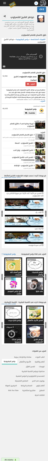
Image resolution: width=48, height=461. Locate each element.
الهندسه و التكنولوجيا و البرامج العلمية (30, 376)
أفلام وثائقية (40, 361)
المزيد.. (42, 101)
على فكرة (35, 285)
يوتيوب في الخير (38, 381)
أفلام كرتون (40, 385)
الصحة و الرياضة (26, 385)
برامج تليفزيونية (22, 39)
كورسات (42, 366)
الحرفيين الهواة (11, 385)
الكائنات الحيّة (40, 395)
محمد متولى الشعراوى (28, 76)
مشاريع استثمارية (28, 390)
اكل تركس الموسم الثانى (13, 286)
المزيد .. (32, 84)
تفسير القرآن (30, 366)
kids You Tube (13, 390)
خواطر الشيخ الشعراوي (35, 334)
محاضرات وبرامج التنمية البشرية (33, 371)
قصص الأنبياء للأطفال (35, 314)
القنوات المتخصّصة (38, 39)
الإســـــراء (38, 212)
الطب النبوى (40, 357)
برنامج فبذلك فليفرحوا (13, 334)
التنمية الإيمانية (9, 304)
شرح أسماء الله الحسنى (13, 267)
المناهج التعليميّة (21, 381)
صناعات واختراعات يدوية (22, 357)
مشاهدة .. (31, 113)
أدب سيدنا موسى (35, 245)
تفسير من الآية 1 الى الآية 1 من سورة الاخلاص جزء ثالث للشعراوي (24, 194)
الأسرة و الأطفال (25, 361)
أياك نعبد (38, 228)
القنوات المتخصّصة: (39, 106)
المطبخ (42, 390)
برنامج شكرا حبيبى (13, 314)
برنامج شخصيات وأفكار (35, 267)
